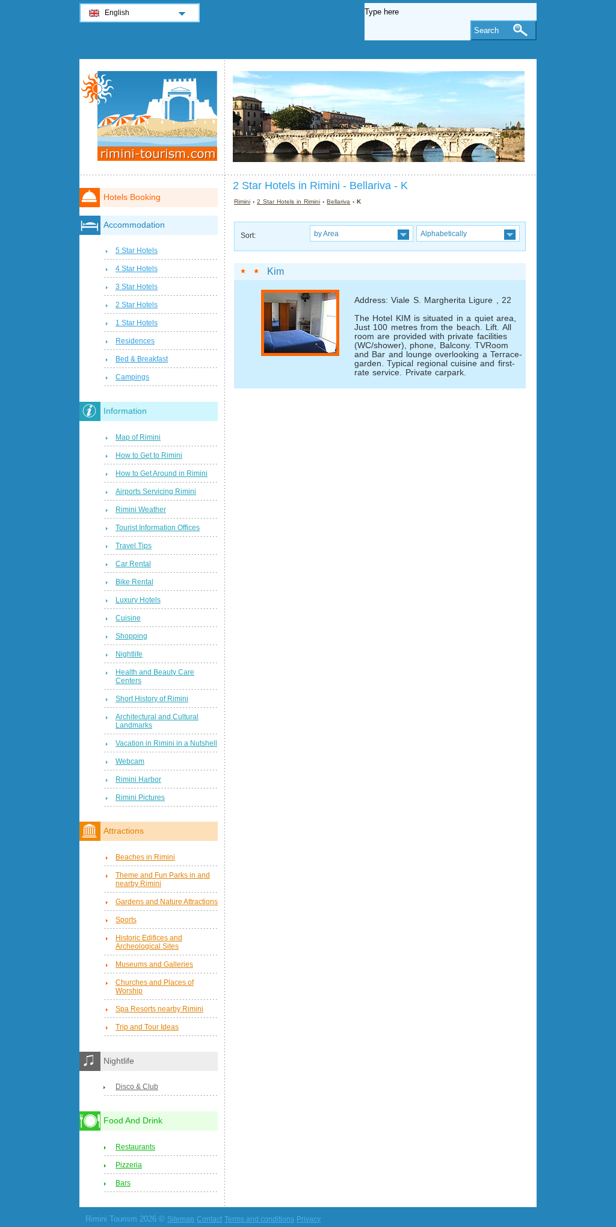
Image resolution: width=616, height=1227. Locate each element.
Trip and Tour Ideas (147, 1027)
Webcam (130, 761)
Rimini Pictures (140, 797)
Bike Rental (134, 582)
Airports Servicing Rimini (156, 491)
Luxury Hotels (138, 600)
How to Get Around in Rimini (162, 473)
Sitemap (180, 1219)
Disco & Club (137, 1086)
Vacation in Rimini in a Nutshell (166, 743)
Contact (209, 1219)
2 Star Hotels (137, 305)
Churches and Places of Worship (155, 986)
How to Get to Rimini (149, 455)
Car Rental (133, 564)
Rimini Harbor (138, 779)
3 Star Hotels (137, 287)
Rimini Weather (141, 509)
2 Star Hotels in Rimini (288, 201)
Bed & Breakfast (142, 359)
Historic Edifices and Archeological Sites (149, 942)
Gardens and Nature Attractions (167, 902)
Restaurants (135, 1147)
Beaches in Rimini (145, 857)
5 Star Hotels (137, 250)
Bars (123, 1183)
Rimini (242, 201)
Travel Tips (134, 546)
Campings (132, 377)
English (117, 12)
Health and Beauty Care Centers (155, 676)
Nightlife (129, 654)
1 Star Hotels (137, 323)
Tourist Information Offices (158, 527)
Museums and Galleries (154, 964)
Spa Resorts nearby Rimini (159, 1009)
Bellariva (338, 201)
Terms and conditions (259, 1219)
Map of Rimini (138, 437)
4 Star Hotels (137, 268)
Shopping (131, 636)
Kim (275, 271)
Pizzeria (129, 1165)
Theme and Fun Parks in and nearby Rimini (163, 879)
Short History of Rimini (152, 699)
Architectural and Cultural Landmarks (157, 721)
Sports (126, 920)
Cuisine (128, 618)
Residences (135, 341)
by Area (326, 233)
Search (486, 30)
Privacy (309, 1219)
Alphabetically (443, 233)
